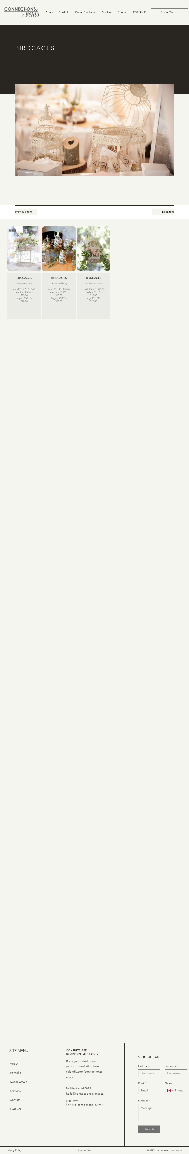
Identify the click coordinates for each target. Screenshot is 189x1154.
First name (144, 1066)
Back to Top (84, 1150)
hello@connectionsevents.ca (85, 1093)
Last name (171, 1066)
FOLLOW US (74, 1101)
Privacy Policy (14, 1150)
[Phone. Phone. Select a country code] (170, 1090)
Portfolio (15, 1072)
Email (142, 1083)
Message (144, 1100)
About (14, 1063)
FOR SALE (16, 1109)
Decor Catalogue (21, 1081)
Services (15, 1091)
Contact (15, 1099)
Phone (168, 1083)
